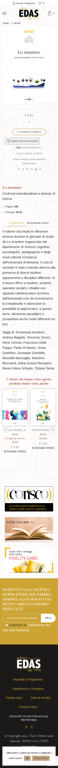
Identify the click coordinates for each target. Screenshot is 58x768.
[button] (5, 429)
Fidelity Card (14, 697)
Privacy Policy (28, 707)
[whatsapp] (40, 169)
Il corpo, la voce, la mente (15, 440)
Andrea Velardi (20, 159)
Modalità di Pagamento (28, 679)
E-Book (16, 23)
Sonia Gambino (37, 159)
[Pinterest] (27, 169)
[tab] (16, 223)
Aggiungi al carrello (30, 132)
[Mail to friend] (32, 169)
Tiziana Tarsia (29, 163)
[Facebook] (23, 169)
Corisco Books (24, 153)
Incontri (43, 438)
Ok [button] (27, 758)
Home (6, 23)
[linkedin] (36, 169)
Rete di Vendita (40, 697)
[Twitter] (18, 169)
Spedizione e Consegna (28, 688)
